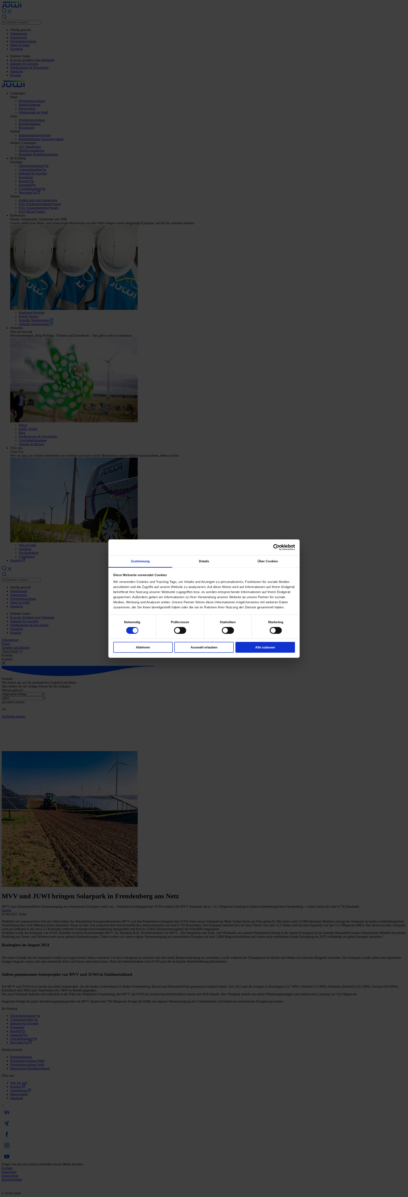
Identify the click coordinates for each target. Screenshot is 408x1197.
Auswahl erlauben (204, 647)
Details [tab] (204, 561)
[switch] (180, 630)
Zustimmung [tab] (140, 561)
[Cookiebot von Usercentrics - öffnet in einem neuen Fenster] (276, 547)
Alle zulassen (265, 647)
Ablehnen (143, 647)
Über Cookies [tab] (268, 561)
